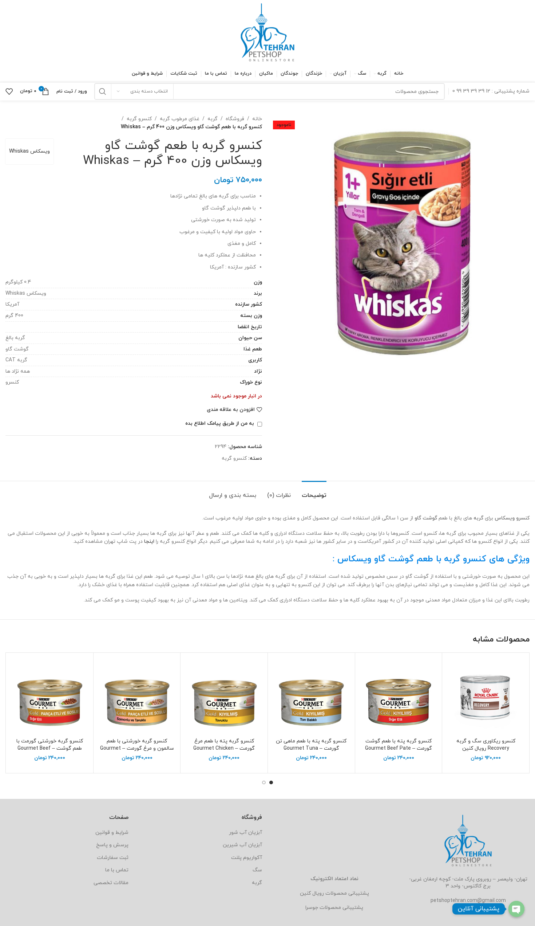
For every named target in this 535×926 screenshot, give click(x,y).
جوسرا (311, 907)
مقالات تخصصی (111, 882)
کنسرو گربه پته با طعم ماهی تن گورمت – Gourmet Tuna (311, 745)
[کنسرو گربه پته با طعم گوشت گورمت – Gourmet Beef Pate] (399, 696)
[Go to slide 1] (271, 782)
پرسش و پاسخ (112, 844)
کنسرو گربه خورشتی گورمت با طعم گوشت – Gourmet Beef (49, 745)
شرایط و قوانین (111, 832)
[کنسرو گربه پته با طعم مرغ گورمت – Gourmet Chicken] (224, 696)
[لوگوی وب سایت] (267, 32)
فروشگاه (235, 118)
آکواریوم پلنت (246, 857)
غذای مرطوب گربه (179, 118)
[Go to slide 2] (264, 782)
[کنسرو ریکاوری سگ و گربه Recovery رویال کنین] (486, 696)
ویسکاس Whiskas (29, 151)
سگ (257, 870)
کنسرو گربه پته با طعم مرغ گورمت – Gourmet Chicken (224, 745)
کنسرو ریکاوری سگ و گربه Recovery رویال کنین (485, 745)
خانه (257, 118)
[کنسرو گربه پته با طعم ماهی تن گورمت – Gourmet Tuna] (311, 696)
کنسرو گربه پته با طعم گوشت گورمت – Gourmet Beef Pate (398, 745)
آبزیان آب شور (245, 832)
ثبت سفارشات (112, 857)
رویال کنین (312, 893)
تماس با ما (116, 870)
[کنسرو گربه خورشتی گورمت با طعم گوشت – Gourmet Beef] (50, 696)
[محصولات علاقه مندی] (9, 91)
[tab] (314, 492)
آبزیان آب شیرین (242, 844)
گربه (212, 118)
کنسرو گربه (139, 118)
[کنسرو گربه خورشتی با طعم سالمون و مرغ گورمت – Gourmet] (137, 696)
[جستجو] (102, 91)
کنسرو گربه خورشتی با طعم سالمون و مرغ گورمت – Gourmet (137, 745)
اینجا (149, 541)
